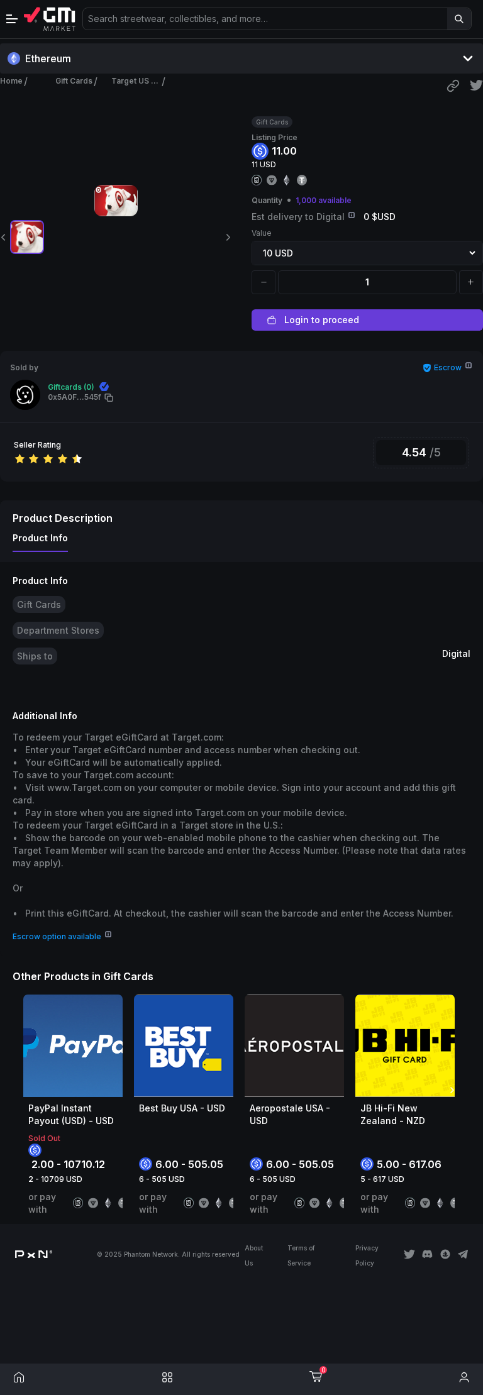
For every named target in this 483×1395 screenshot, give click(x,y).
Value (262, 233)
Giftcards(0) (71, 387)
